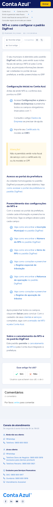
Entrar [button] (46, 4)
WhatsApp (10, 439)
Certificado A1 (32, 129)
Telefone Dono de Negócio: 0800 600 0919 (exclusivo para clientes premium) (24, 458)
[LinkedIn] (11, 501)
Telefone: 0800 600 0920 (17, 443)
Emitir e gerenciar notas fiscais (13, 14)
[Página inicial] (16, 4)
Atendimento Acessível (16, 482)
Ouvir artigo (13, 45)
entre (16, 402)
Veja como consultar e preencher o (30, 265)
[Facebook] (5, 501)
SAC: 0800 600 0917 (15, 475)
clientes (27, 317)
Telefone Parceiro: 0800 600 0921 (20, 463)
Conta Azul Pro (22, 11)
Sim (21, 374)
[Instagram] (22, 501)
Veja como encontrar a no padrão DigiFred (30, 280)
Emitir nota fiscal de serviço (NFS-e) (15, 17)
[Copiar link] (41, 40)
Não (35, 374)
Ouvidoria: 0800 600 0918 (17, 478)
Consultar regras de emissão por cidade (16, 20)
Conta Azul (6, 11)
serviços (37, 317)
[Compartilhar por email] (37, 40)
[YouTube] (17, 501)
